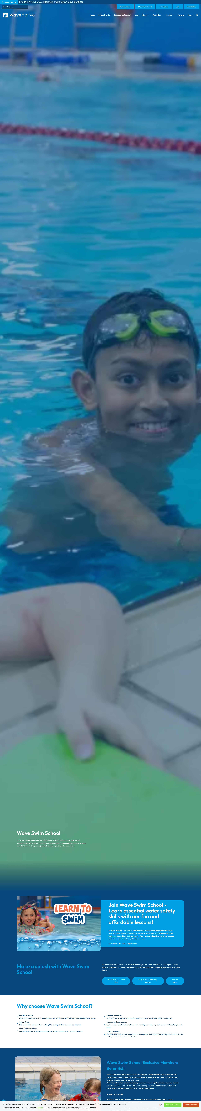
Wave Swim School (145, 7)
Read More (78, 2)
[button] (197, 15)
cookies (40, 1108)
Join (177, 7)
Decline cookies (191, 1105)
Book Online (191, 7)
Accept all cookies (172, 1105)
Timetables (164, 7)
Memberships (125, 7)
